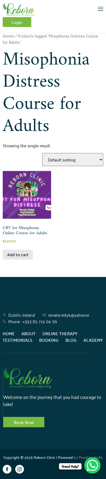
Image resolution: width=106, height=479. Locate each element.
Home (8, 35)
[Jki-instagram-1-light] (19, 469)
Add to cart (18, 254)
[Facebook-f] (7, 469)
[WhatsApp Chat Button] (92, 465)
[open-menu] (100, 9)
